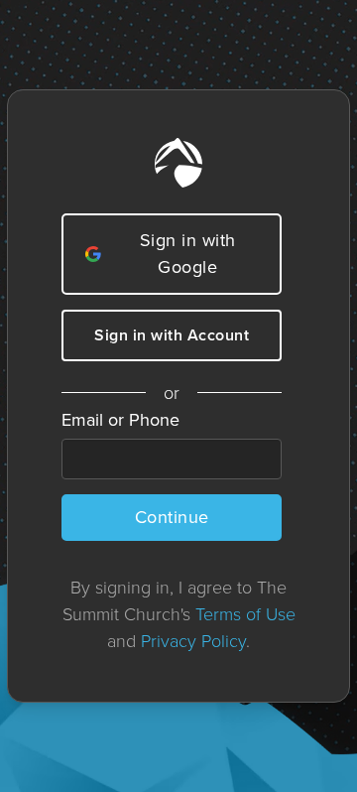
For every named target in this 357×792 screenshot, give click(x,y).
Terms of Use (245, 613)
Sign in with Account (171, 335)
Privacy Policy (193, 640)
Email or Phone (120, 420)
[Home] (178, 163)
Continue (172, 517)
